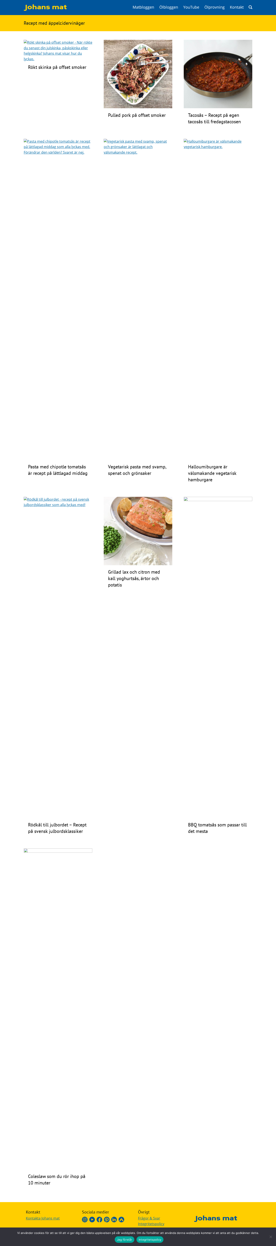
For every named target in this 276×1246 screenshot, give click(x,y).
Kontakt (237, 7)
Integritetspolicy (151, 1223)
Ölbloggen (168, 7)
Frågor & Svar (149, 1218)
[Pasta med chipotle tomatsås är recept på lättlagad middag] (58, 152)
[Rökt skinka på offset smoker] (58, 59)
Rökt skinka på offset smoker (57, 67)
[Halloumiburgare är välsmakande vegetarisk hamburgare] (218, 146)
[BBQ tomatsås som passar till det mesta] (218, 499)
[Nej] (270, 1237)
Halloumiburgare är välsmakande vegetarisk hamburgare (212, 473)
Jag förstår (124, 1239)
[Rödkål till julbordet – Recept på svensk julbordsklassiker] (58, 504)
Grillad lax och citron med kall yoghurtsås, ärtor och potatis (134, 578)
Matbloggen (143, 7)
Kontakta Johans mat (43, 1218)
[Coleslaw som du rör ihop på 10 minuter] (58, 851)
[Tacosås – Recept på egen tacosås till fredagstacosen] (218, 107)
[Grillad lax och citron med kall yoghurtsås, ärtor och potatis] (138, 564)
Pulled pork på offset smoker (137, 115)
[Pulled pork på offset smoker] (138, 107)
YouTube (191, 7)
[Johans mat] (45, 9)
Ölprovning (214, 7)
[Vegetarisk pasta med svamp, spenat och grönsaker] (138, 152)
